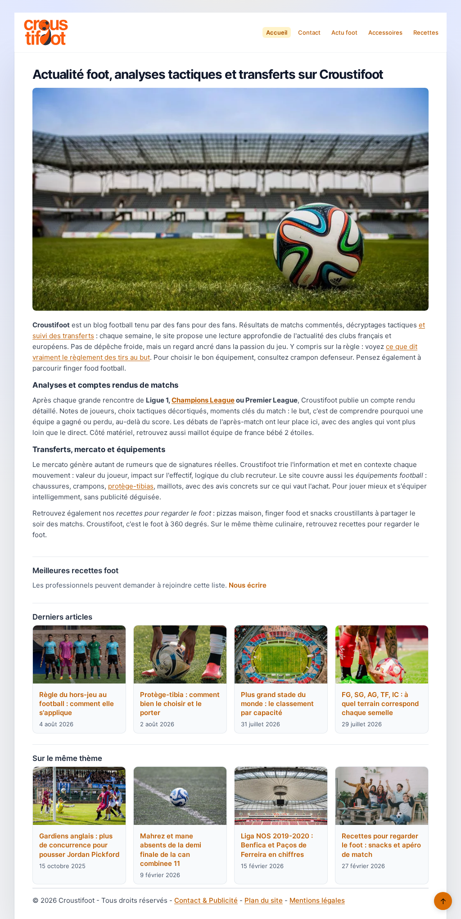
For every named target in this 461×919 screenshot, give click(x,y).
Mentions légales (317, 900)
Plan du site (263, 900)
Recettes (425, 32)
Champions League (203, 400)
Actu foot (344, 32)
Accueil (276, 32)
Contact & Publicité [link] (206, 900)
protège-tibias (131, 486)
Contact (309, 32)
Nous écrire (248, 585)
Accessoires (385, 32)
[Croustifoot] (46, 32)
